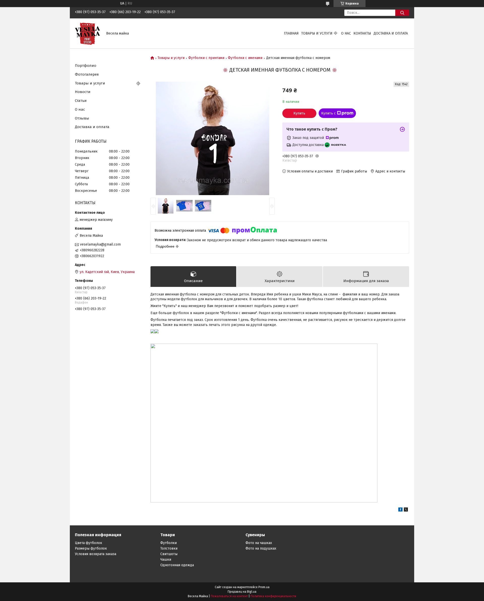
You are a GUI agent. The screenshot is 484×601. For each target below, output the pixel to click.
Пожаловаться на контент (229, 596)
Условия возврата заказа (95, 554)
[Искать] (402, 13)
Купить (299, 113)
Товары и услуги (316, 33)
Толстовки (168, 548)
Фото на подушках (261, 548)
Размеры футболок (91, 548)
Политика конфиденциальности (273, 596)
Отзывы (82, 118)
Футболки (168, 543)
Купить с (328, 113)
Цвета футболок (88, 543)
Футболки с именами (245, 58)
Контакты (362, 33)
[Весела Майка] (87, 33)
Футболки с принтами (206, 58)
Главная (291, 33)
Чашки (165, 559)
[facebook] (400, 510)
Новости (82, 91)
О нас (346, 33)
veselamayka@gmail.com (100, 244)
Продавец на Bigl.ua (242, 591)
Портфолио (85, 65)
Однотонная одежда (177, 565)
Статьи (81, 100)
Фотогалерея (87, 74)
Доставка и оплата (391, 33)
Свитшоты (168, 554)
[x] (406, 510)
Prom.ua (263, 587)
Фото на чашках (259, 543)
